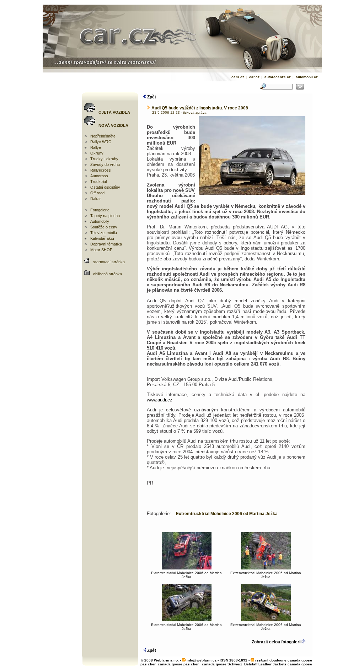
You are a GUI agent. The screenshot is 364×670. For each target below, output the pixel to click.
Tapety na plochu (105, 216)
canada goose (300, 664)
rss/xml (261, 660)
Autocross (99, 176)
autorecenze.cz (277, 77)
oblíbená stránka (107, 274)
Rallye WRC (100, 142)
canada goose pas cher (178, 664)
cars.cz (237, 77)
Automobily (99, 221)
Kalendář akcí (102, 238)
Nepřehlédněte (103, 136)
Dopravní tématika (106, 244)
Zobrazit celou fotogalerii (277, 641)
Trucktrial (98, 181)
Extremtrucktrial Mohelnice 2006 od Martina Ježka (186, 575)
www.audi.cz (159, 399)
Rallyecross (100, 170)
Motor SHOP (101, 250)
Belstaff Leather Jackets (265, 664)
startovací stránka (109, 262)
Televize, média (103, 233)
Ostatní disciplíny (105, 187)
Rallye (95, 147)
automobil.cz (307, 77)
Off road (97, 193)
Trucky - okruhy (104, 159)
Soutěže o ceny (103, 227)
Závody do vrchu (105, 164)
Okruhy (96, 153)
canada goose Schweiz (222, 664)
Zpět (151, 96)
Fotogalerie (99, 210)
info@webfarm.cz (201, 660)
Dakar (95, 198)
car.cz (254, 77)
